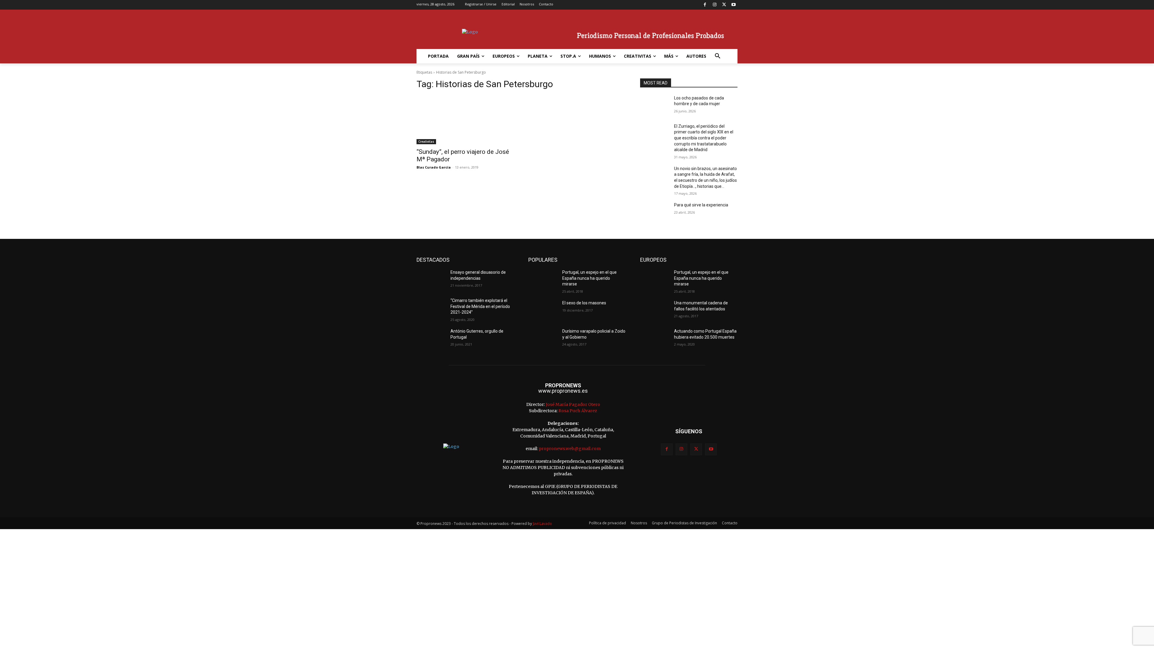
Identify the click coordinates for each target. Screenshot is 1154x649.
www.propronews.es (563, 391)
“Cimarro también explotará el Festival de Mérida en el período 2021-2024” (480, 306)
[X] (724, 5)
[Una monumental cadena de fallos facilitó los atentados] (654, 310)
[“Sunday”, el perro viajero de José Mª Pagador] (465, 120)
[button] (717, 56)
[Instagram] (714, 5)
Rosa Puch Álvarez (577, 410)
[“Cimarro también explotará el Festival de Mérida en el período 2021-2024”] (431, 308)
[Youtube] (733, 5)
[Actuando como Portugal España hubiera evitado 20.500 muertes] (654, 338)
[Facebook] (705, 5)
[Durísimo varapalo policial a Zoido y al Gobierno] (542, 338)
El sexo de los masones (584, 302)
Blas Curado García (434, 167)
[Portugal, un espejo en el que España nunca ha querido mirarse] (542, 280)
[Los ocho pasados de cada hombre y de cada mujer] (654, 105)
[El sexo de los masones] (542, 310)
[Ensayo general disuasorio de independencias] (431, 280)
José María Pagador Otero (573, 404)
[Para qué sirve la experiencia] (654, 212)
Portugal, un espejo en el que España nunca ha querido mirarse (589, 278)
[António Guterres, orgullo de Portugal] (431, 338)
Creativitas (426, 141)
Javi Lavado (542, 523)
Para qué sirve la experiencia (701, 205)
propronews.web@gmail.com (570, 448)
